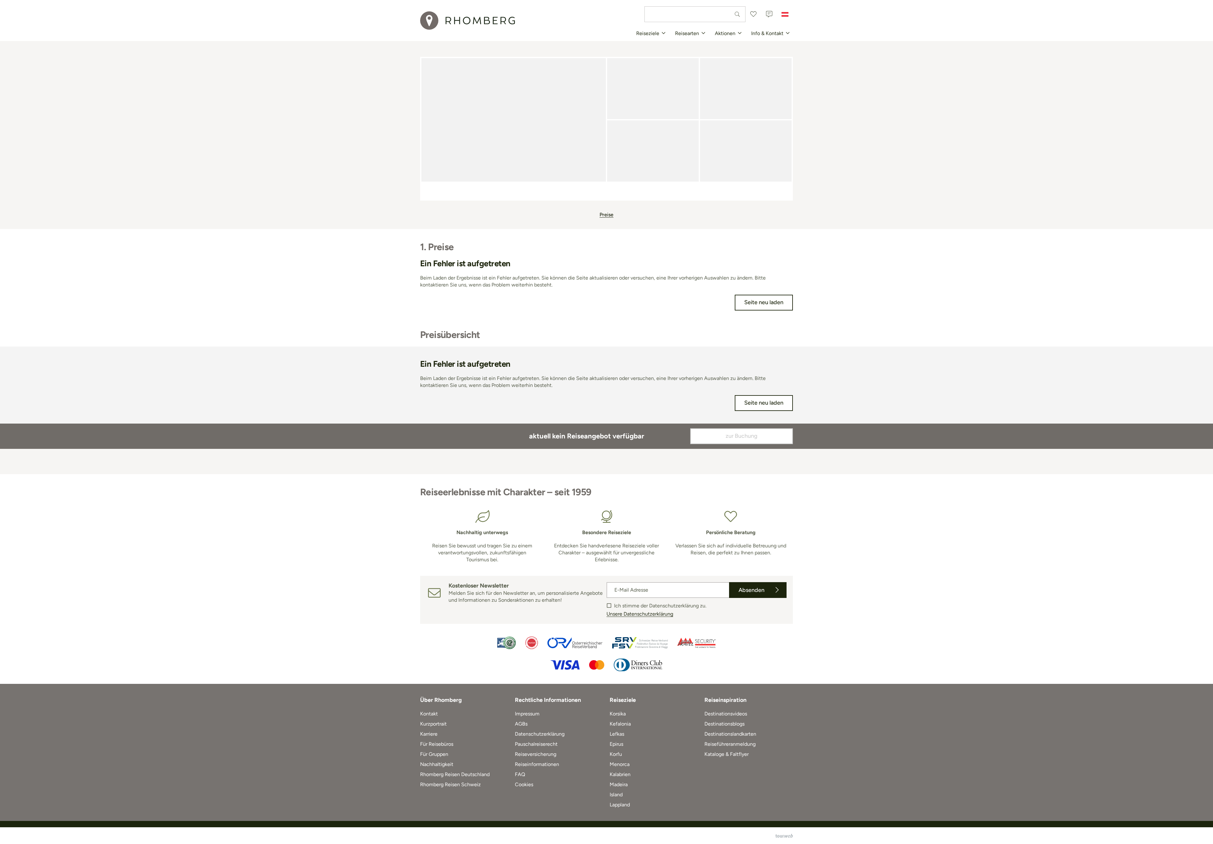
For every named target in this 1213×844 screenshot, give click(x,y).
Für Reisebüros (436, 744)
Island (616, 795)
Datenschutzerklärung (539, 734)
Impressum (527, 714)
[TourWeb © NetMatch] (784, 836)
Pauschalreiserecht (536, 744)
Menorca (620, 764)
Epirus (616, 744)
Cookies (524, 784)
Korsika (618, 714)
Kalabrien (620, 774)
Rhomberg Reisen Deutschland (455, 774)
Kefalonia (620, 724)
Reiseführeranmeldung (730, 744)
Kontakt (429, 714)
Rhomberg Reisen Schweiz (450, 784)
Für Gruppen (434, 754)
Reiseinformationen (537, 764)
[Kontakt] (769, 14)
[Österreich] (785, 14)
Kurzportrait (433, 724)
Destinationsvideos (725, 714)
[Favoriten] (753, 14)
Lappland (620, 805)
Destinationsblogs (724, 724)
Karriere (429, 734)
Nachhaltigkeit (436, 764)
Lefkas (617, 734)
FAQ (520, 774)
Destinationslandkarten (730, 734)
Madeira (619, 784)
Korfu (616, 754)
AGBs (521, 724)
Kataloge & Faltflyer (726, 754)
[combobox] (694, 14)
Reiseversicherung (535, 754)
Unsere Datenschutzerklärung (639, 614)
